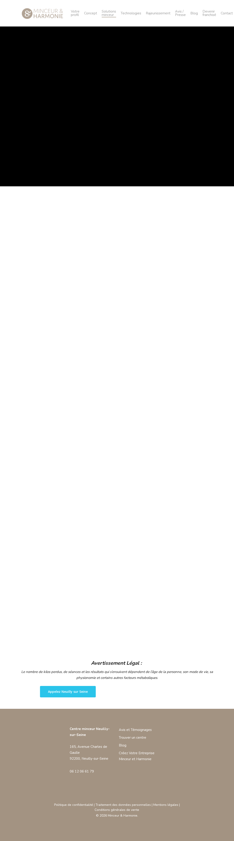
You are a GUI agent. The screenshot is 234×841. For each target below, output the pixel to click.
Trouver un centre (132, 737)
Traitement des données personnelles (123, 805)
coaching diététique (80, 551)
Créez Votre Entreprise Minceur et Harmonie (136, 756)
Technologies (131, 13)
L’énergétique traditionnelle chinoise (54, 504)
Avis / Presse (180, 13)
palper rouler (71, 598)
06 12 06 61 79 (82, 771)
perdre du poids (38, 528)
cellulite (175, 539)
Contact (227, 13)
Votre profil (75, 13)
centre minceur (155, 504)
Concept (90, 13)
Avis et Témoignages (135, 730)
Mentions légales (165, 805)
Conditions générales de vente (117, 810)
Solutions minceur (109, 13)
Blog (194, 13)
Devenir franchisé (209, 13)
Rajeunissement (158, 13)
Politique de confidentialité (73, 805)
